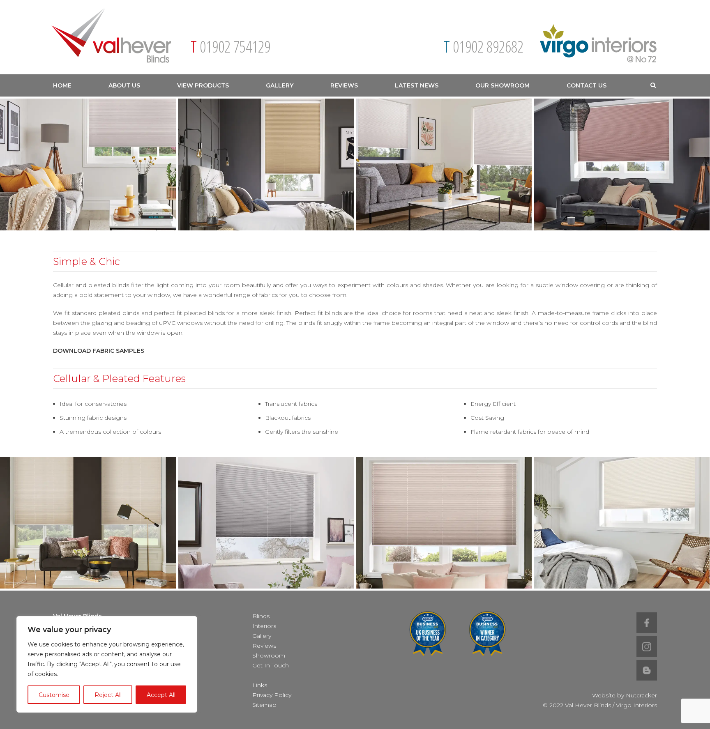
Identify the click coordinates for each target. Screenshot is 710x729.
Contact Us (586, 85)
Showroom (268, 655)
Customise (54, 695)
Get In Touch (270, 665)
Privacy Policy (271, 695)
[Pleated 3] (444, 164)
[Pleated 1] (88, 164)
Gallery (279, 85)
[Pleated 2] (622, 164)
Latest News (416, 85)
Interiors (264, 626)
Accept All (161, 695)
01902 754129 (235, 46)
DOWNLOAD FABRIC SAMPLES (98, 350)
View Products (203, 85)
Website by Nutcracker (624, 695)
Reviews (344, 85)
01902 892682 (488, 46)
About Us (124, 85)
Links (259, 685)
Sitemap (264, 704)
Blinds (261, 616)
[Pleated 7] (266, 523)
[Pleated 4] (266, 164)
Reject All (108, 695)
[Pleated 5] (622, 523)
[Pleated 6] (444, 523)
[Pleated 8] (88, 523)
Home (62, 85)
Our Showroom (502, 85)
